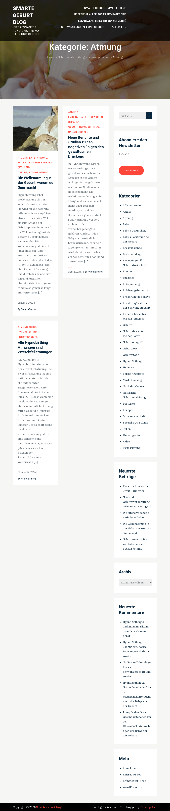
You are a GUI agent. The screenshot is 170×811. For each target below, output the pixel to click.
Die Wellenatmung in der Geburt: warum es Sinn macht (35, 183)
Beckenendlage (132, 254)
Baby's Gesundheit (134, 230)
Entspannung (38, 157)
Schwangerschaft (134, 416)
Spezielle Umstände (135, 422)
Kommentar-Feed (134, 780)
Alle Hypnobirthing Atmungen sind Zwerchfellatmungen (35, 347)
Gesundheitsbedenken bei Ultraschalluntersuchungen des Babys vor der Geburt (137, 697)
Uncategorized (78, 132)
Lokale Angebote (133, 373)
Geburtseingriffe (133, 342)
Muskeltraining (132, 380)
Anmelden (129, 768)
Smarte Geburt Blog (23, 15)
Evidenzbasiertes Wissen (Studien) (102, 20)
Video (126, 441)
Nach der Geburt (133, 386)
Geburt (22, 172)
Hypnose (128, 367)
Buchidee (128, 277)
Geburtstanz (131, 354)
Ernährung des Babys (136, 296)
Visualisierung (131, 447)
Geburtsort (130, 348)
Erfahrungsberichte (135, 290)
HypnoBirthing (38, 172)
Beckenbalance (132, 247)
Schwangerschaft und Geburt (82, 27)
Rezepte (128, 410)
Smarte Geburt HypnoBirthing (105, 8)
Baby (126, 224)
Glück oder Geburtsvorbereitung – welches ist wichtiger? (137, 501)
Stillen (127, 428)
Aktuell (127, 211)
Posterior (129, 403)
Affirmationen (132, 205)
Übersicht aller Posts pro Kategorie (100, 14)
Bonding (128, 271)
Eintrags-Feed (132, 774)
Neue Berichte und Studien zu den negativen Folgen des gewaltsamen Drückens (86, 146)
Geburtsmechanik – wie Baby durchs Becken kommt (135, 544)
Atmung (23, 157)
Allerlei (117, 27)
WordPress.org (132, 787)
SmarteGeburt (28, 309)
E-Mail (124, 154)
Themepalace (148, 807)
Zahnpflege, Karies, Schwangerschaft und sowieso (137, 651)
